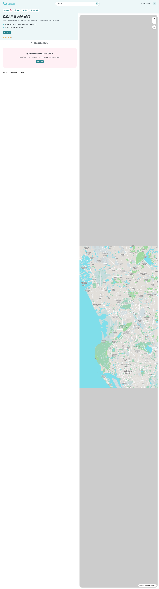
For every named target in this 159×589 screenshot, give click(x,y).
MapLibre (141, 585)
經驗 (18, 10)
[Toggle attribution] (155, 585)
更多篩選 (35, 10)
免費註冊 (7, 32)
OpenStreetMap (150, 585)
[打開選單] (154, 3)
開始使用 (40, 61)
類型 (8, 10)
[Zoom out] (154, 22)
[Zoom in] (154, 18)
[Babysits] (9, 3)
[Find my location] (154, 27)
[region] (119, 301)
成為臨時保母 (145, 3)
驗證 (26, 10)
